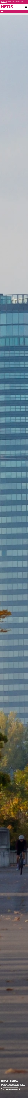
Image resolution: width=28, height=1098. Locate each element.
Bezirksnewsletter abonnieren (10, 1089)
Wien (2, 11)
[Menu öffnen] (26, 7)
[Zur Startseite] (10, 6)
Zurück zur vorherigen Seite (8, 14)
